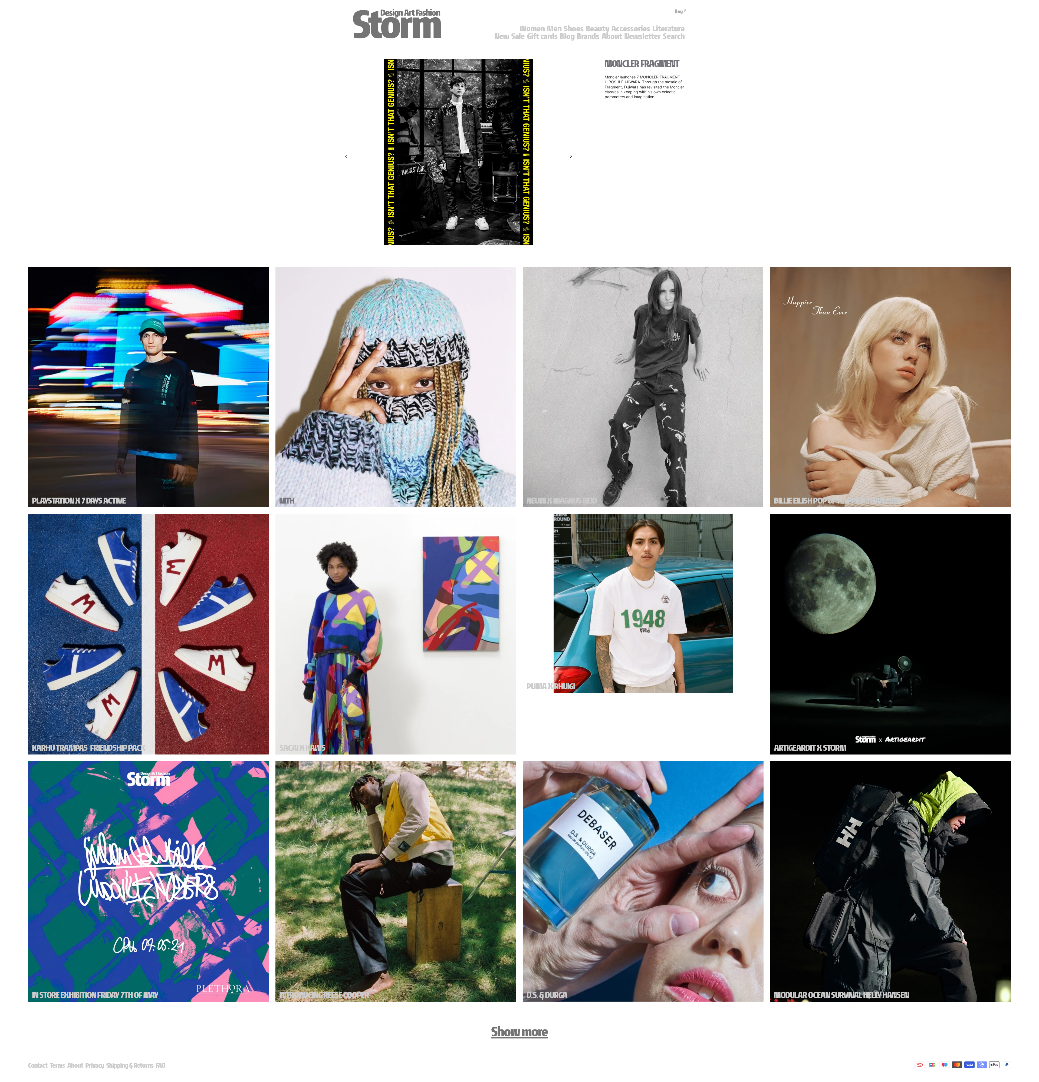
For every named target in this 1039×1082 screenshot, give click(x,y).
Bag (680, 11)
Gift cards (542, 36)
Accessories (630, 29)
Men (554, 29)
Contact (38, 1065)
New (502, 36)
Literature (669, 29)
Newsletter (642, 36)
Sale (518, 36)
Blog (567, 36)
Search (674, 36)
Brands (588, 36)
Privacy (95, 1065)
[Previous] (346, 156)
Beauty (597, 29)
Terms (57, 1065)
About (612, 36)
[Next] (571, 156)
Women (532, 29)
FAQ (160, 1065)
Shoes (574, 29)
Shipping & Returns (130, 1065)
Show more (519, 1031)
